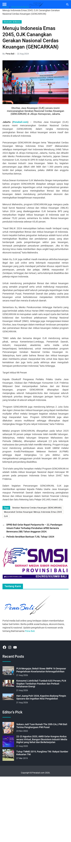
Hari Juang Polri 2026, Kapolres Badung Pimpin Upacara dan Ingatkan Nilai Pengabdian (41, 697)
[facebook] (4, 647)
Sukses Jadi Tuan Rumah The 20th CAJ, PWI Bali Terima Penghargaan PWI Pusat (41, 726)
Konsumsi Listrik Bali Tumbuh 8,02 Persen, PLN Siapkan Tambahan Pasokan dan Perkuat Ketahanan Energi (41, 683)
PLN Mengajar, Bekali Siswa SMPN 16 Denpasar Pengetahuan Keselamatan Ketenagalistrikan (41, 670)
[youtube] (15, 647)
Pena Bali (10, 53)
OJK (6, 516)
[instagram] (10, 647)
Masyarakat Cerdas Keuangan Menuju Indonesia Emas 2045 (33, 512)
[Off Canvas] (4, 4)
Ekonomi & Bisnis (12, 22)
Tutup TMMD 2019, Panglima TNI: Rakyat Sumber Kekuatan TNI (42, 753)
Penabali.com (20, 122)
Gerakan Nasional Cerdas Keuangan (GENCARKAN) (37, 508)
